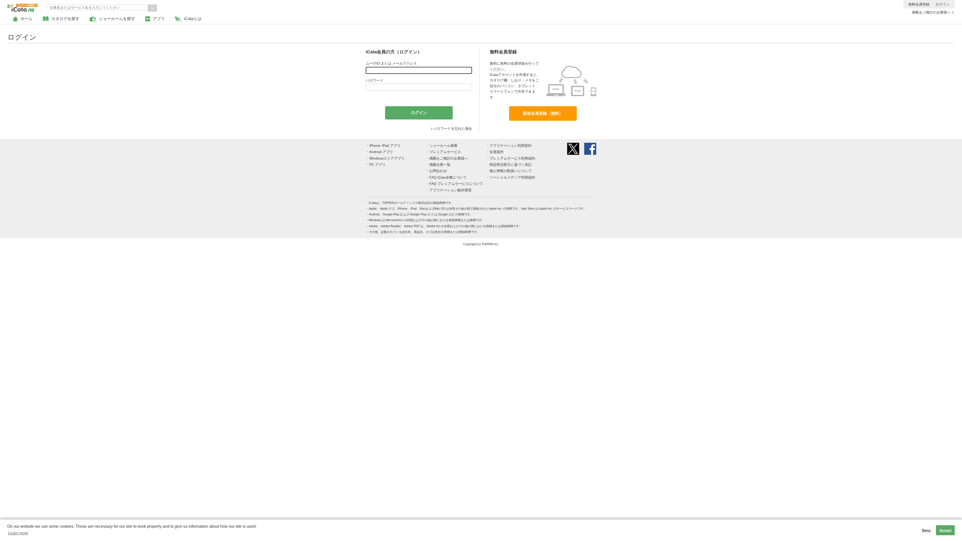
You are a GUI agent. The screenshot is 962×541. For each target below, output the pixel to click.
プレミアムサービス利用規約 (512, 158)
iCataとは (192, 19)
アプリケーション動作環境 (450, 190)
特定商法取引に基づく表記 (511, 165)
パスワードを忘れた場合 (452, 128)
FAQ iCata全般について (448, 177)
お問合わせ (438, 171)
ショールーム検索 (443, 146)
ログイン (942, 4)
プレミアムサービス (445, 152)
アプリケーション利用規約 (511, 146)
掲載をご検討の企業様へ (931, 12)
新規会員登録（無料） (543, 113)
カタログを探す (65, 19)
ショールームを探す (117, 19)
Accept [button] (945, 530)
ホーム (27, 19)
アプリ (159, 19)
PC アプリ (377, 165)
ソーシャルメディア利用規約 (512, 177)
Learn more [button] (18, 533)
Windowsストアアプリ (387, 158)
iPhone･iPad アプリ (385, 146)
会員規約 (497, 152)
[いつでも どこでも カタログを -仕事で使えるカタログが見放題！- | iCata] (23, 7)
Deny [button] (926, 530)
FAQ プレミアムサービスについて (456, 184)
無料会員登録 (918, 4)
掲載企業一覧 (439, 165)
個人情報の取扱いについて (511, 171)
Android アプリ (381, 152)
